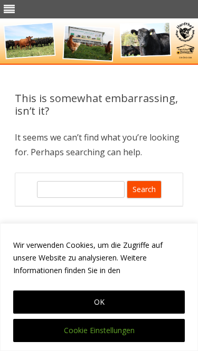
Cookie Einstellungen (99, 330)
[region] (99, 287)
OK (99, 302)
